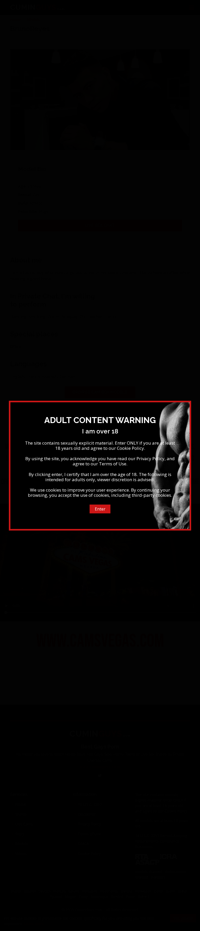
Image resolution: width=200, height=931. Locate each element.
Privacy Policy (150, 458)
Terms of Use (112, 464)
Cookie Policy (130, 448)
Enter (100, 509)
